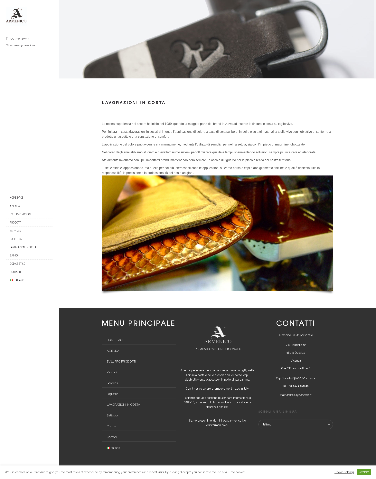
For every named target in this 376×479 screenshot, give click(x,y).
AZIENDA (15, 206)
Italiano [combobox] (267, 424)
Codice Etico (17, 263)
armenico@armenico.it (299, 395)
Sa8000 (14, 255)
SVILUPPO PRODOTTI (21, 214)
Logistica (16, 239)
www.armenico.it (233, 420)
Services (15, 230)
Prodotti (15, 222)
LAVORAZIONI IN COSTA (23, 247)
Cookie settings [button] (344, 472)
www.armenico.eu (217, 425)
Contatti (15, 272)
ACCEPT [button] (364, 472)
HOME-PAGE (16, 197)
